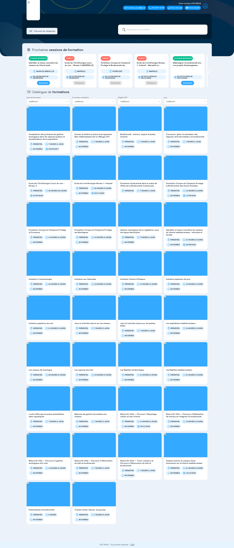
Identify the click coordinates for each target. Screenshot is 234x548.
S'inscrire (43, 83)
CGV (132, 544)
